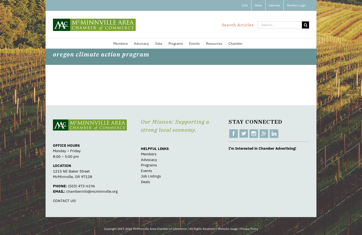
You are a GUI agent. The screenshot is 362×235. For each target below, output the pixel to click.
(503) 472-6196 (81, 186)
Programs (149, 165)
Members (148, 154)
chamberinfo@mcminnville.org (92, 191)
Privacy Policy (249, 229)
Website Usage (228, 229)
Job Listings (151, 176)
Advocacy (149, 159)
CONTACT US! (64, 200)
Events (146, 170)
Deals (145, 181)
